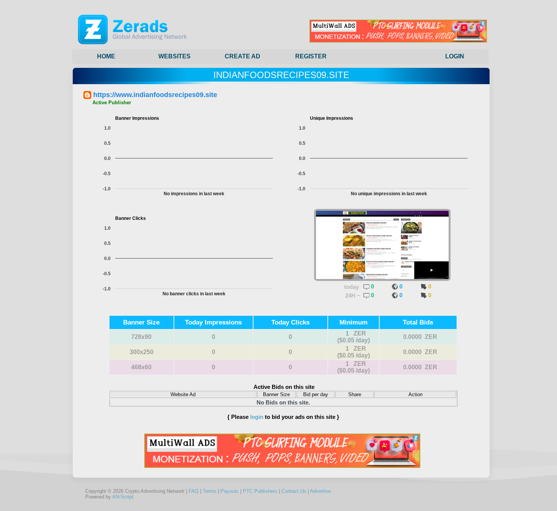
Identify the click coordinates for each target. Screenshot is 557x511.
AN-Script (122, 497)
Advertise (320, 491)
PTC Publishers (260, 491)
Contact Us (294, 491)
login (256, 417)
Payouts (230, 491)
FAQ (194, 491)
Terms (209, 491)
